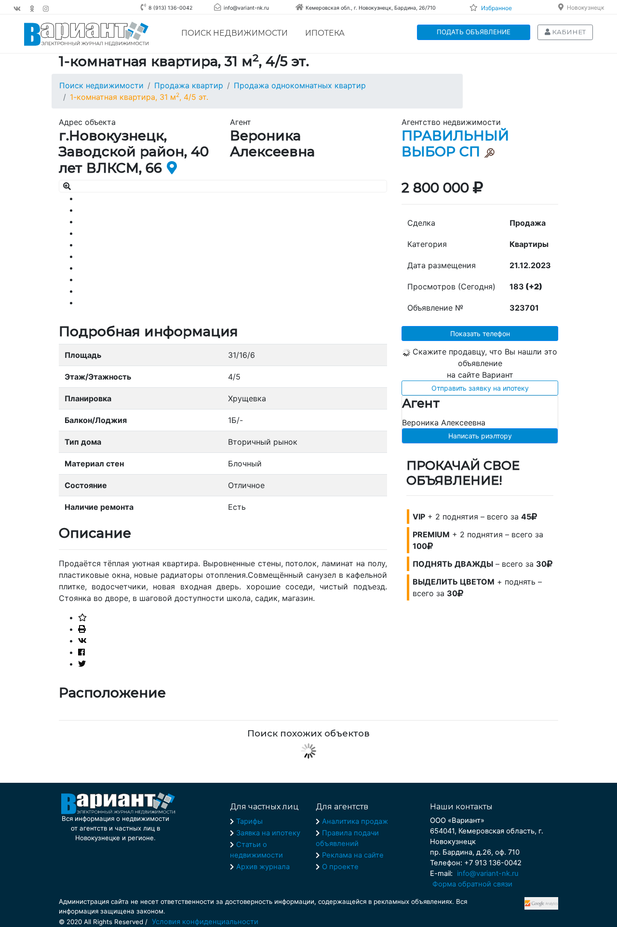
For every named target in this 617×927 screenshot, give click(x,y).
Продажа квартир (188, 85)
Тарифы (249, 821)
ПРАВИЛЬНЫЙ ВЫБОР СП (455, 143)
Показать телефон (480, 333)
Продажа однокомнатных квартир (300, 85)
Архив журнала (263, 866)
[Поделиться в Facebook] (81, 652)
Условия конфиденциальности (205, 921)
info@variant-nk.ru (488, 873)
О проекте (340, 866)
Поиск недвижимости (234, 33)
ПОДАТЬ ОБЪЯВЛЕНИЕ (473, 32)
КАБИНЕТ (568, 32)
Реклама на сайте (353, 855)
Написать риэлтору (480, 436)
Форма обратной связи (472, 884)
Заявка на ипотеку (268, 833)
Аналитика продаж (355, 821)
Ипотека (325, 33)
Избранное (496, 8)
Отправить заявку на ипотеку (480, 388)
